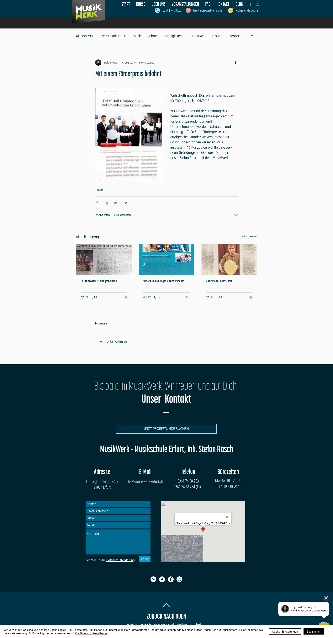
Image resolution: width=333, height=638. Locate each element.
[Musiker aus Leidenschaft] (229, 259)
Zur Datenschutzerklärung (91, 633)
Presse (215, 36)
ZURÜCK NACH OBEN (166, 616)
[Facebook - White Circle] (171, 579)
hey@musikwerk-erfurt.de (146, 481)
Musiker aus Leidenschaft (219, 281)
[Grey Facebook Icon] (250, 4)
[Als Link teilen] (125, 203)
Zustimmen (313, 631)
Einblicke (196, 36)
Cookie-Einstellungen (285, 631)
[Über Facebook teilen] (97, 203)
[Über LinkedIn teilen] (116, 203)
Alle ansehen (249, 236)
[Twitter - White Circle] (162, 579)
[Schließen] (328, 631)
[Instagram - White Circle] (179, 579)
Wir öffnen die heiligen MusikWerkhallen (163, 281)
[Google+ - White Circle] (153, 579)
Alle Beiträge (85, 36)
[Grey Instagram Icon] (257, 4)
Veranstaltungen (114, 36)
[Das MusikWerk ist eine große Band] (104, 259)
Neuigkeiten (174, 36)
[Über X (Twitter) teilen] (106, 203)
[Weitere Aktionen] (235, 62)
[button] (159, 4)
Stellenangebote (146, 36)
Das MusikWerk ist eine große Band (99, 281)
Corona (233, 36)
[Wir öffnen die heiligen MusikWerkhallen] (166, 259)
